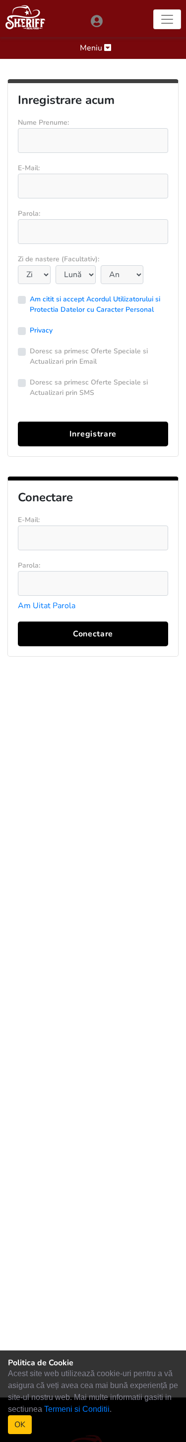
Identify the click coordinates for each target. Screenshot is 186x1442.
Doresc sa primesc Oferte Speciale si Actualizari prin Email (89, 356)
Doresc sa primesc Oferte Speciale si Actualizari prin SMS (89, 387)
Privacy (41, 330)
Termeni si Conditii (77, 1409)
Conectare (93, 633)
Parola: (29, 213)
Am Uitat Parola (46, 605)
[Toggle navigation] (167, 19)
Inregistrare (93, 434)
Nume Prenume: (43, 122)
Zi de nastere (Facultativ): (58, 259)
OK (19, 1424)
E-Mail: (29, 168)
